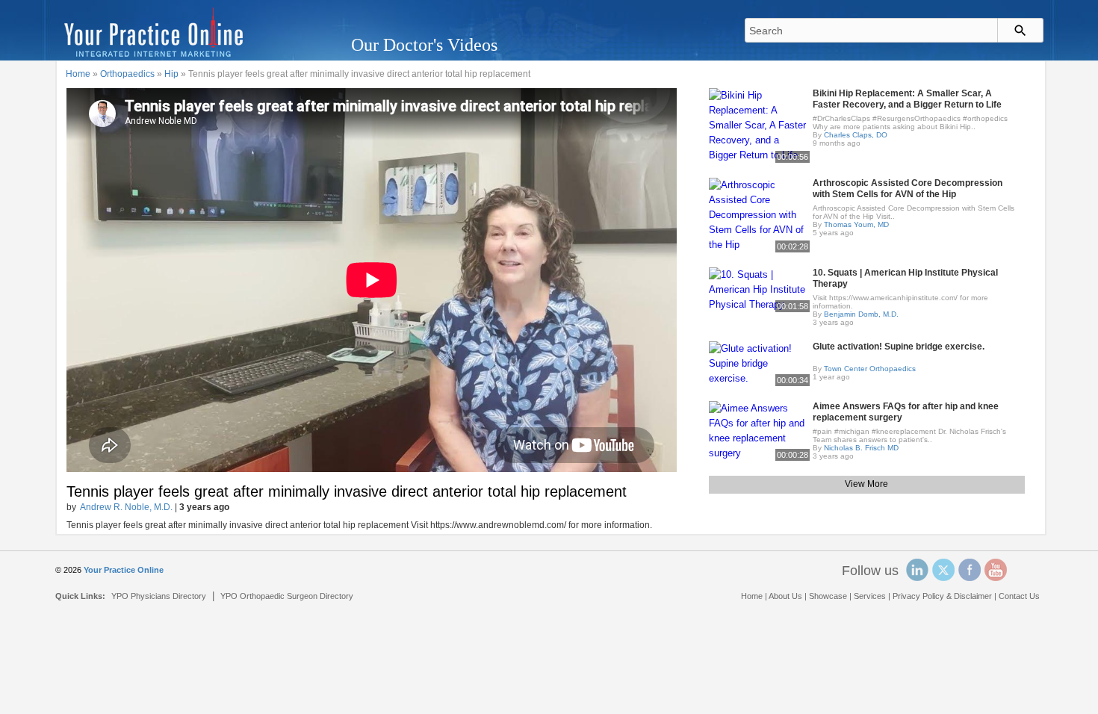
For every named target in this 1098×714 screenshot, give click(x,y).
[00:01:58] (759, 288)
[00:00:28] (759, 429)
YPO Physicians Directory (158, 596)
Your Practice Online (124, 569)
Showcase (828, 596)
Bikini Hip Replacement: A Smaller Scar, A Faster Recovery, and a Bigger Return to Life (907, 99)
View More (866, 484)
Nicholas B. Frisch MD (861, 448)
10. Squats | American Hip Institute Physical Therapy (905, 278)
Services (870, 596)
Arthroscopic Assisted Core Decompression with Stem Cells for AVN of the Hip (907, 188)
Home (78, 74)
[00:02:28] (759, 214)
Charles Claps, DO (855, 135)
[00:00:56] (759, 124)
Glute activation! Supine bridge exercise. (898, 346)
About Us (785, 596)
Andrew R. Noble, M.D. (126, 507)
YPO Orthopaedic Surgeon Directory (286, 596)
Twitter (943, 570)
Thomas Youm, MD (856, 224)
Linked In (917, 570)
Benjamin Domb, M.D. (861, 314)
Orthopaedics (127, 74)
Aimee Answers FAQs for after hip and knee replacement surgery (906, 412)
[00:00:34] (759, 362)
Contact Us (1019, 596)
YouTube (995, 570)
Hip (171, 74)
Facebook (969, 570)
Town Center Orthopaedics (870, 368)
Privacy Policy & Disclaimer (942, 596)
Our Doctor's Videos (424, 45)
